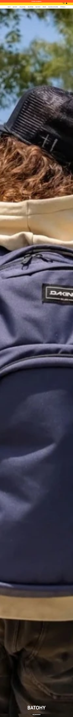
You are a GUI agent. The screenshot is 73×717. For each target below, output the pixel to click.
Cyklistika (22, 7)
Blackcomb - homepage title (11, 2)
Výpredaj (62, 7)
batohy (36, 707)
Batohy (15, 7)
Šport (44, 7)
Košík (69, 3)
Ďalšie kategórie (53, 7)
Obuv (9, 7)
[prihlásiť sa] (66, 3)
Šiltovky (38, 7)
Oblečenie (30, 7)
